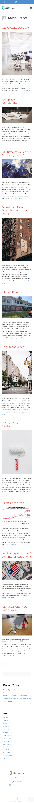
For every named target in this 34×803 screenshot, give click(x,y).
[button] (31, 8)
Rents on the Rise (13, 502)
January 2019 (7, 759)
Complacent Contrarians (9, 101)
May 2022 (6, 723)
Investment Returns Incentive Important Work (14, 210)
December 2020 (7, 735)
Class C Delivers (12, 292)
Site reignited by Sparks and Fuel (17, 801)
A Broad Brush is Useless (12, 425)
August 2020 (7, 738)
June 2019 (6, 750)
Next (10, 664)
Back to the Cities (13, 347)
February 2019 (7, 756)
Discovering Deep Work (16, 27)
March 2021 (6, 729)
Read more (27, 90)
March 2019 (6, 753)
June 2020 (6, 741)
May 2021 (6, 726)
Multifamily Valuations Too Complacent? (16, 153)
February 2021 (7, 732)
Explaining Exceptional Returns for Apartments (17, 555)
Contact (17, 777)
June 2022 (6, 721)
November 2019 (8, 747)
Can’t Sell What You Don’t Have (14, 608)
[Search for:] (17, 674)
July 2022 (5, 718)
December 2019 (7, 744)
